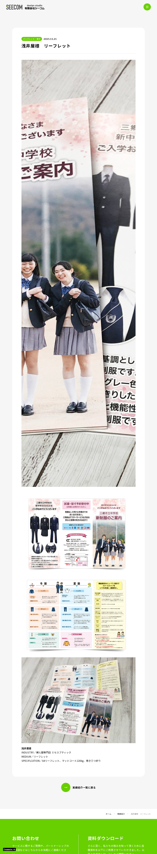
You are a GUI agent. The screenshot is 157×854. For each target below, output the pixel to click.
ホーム (108, 814)
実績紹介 (121, 814)
